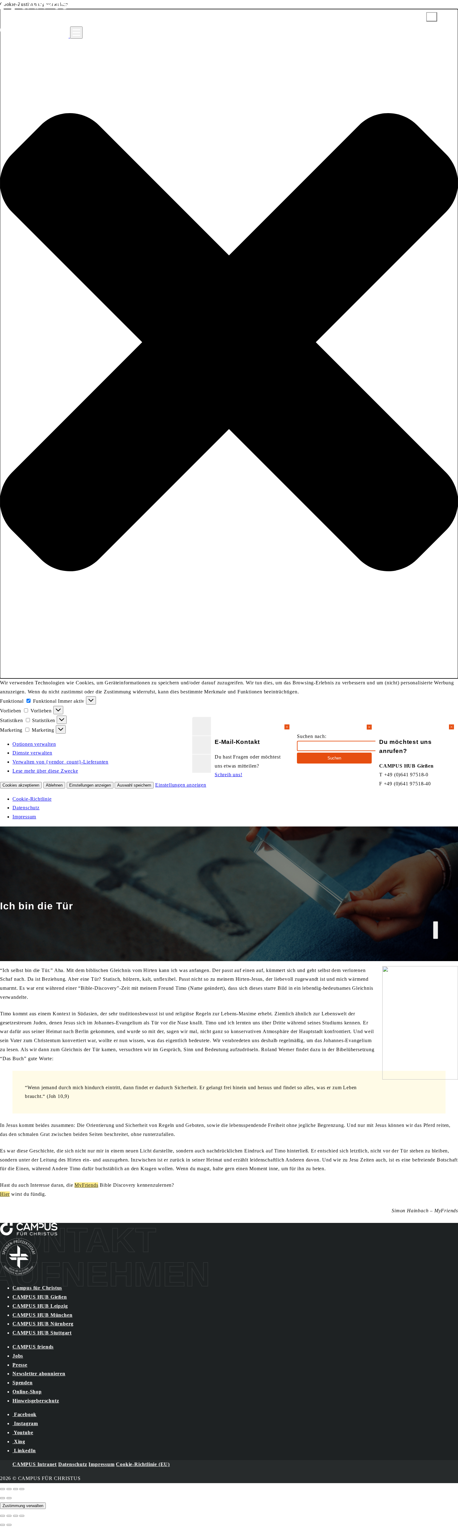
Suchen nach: (312, 736)
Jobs (17, 1355)
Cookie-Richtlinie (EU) (143, 1464)
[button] (229, 343)
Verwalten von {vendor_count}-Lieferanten (60, 761)
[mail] (201, 726)
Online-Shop (27, 1391)
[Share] (9, 1489)
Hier (5, 1194)
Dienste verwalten (32, 752)
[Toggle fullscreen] (15, 1489)
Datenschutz (26, 807)
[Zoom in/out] (21, 1489)
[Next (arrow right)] (9, 1498)
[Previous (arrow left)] (2, 1498)
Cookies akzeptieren (20, 785)
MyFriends (86, 1185)
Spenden (22, 1382)
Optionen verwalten (34, 744)
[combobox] (339, 746)
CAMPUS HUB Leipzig (40, 1306)
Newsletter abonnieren (38, 1373)
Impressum (24, 816)
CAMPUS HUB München (42, 1315)
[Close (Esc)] (2, 1489)
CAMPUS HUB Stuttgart (42, 1332)
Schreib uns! (228, 774)
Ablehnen (54, 785)
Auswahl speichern (134, 785)
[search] (201, 744)
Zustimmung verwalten (22, 1505)
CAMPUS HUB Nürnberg (43, 1323)
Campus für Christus (37, 1288)
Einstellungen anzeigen (90, 785)
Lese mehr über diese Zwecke (45, 771)
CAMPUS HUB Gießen (39, 1297)
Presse (19, 1365)
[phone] (201, 763)
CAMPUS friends (33, 1346)
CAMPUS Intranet (34, 1464)
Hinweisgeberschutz (35, 1400)
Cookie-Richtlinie (32, 799)
